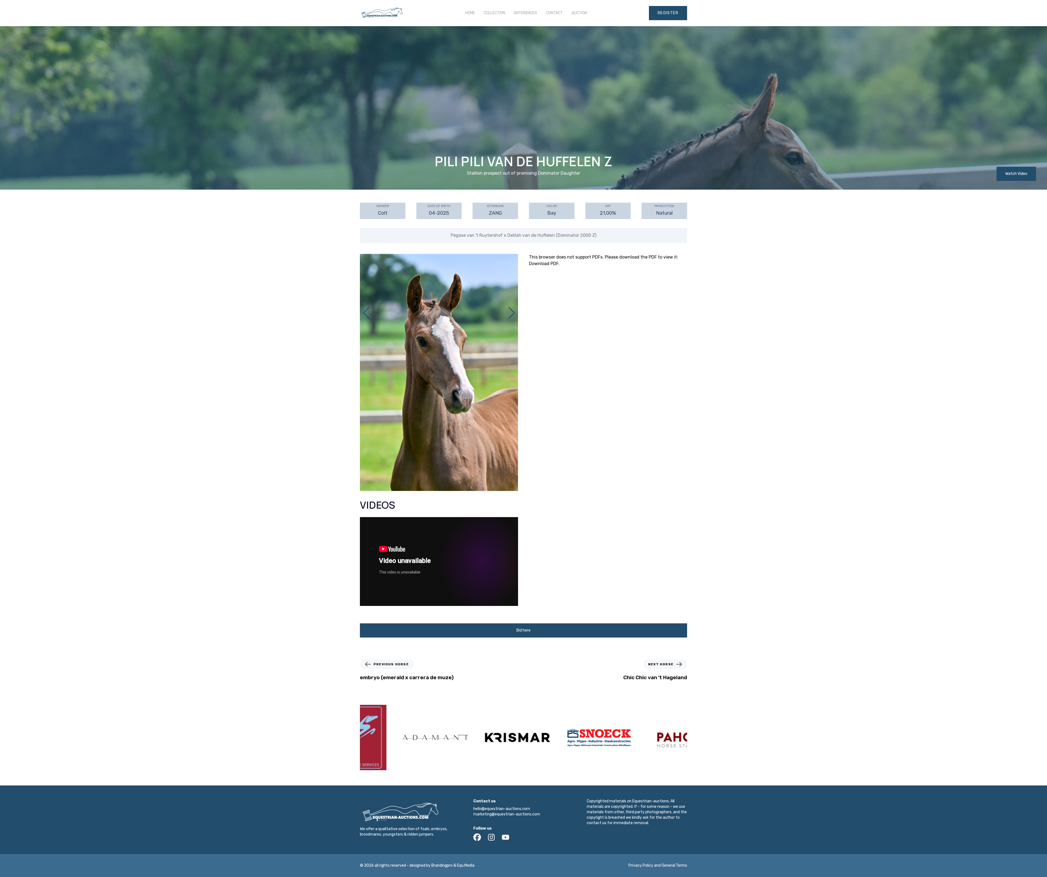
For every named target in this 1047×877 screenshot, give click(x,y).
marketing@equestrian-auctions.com (506, 814)
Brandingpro (442, 865)
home (470, 13)
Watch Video (1016, 173)
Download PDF (543, 263)
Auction (579, 13)
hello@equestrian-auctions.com (501, 808)
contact (554, 13)
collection (494, 13)
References (525, 13)
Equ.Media (465, 865)
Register (668, 13)
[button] (511, 313)
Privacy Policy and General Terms (657, 865)
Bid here (523, 630)
